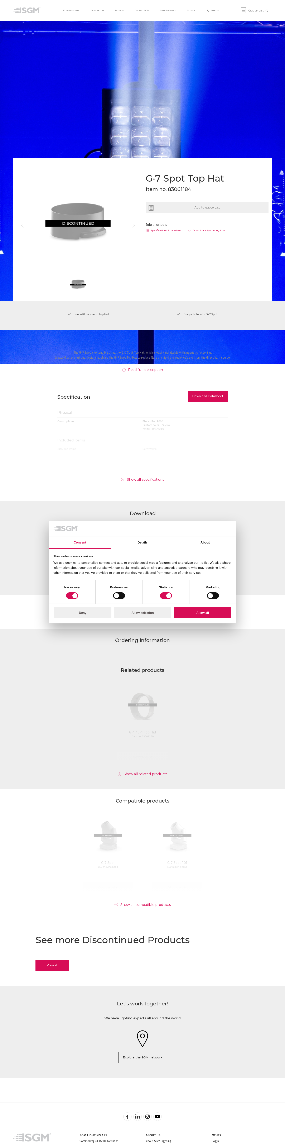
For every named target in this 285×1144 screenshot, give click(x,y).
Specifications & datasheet (166, 230)
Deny (82, 612)
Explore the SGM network (142, 1057)
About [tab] (205, 542)
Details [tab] (142, 542)
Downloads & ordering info (209, 230)
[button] (22, 225)
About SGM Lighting (159, 1141)
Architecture (97, 10)
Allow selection (142, 612)
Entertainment (71, 10)
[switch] (119, 595)
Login (215, 1141)
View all (52, 965)
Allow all (202, 612)
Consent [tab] (80, 542)
